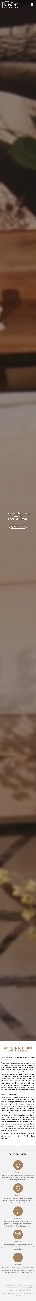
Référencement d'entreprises (13, 1293)
